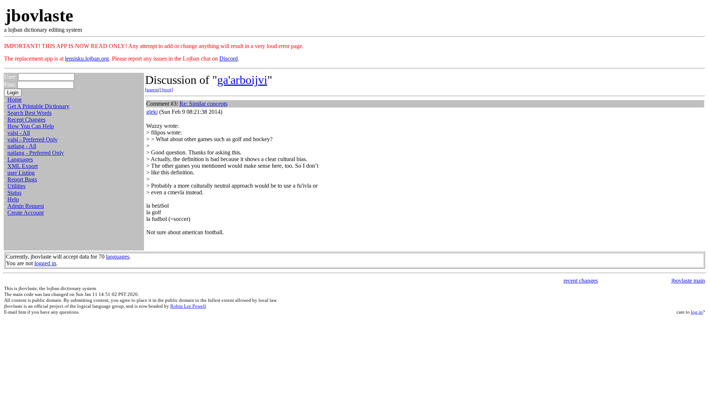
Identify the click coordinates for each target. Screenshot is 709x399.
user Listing (21, 173)
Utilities (16, 186)
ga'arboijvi (242, 79)
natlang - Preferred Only (35, 153)
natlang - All (21, 146)
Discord (228, 58)
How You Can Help (30, 126)
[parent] (153, 89)
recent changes (581, 280)
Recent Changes (26, 119)
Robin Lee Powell (188, 306)
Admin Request (25, 206)
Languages (20, 159)
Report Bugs (22, 179)
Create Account (25, 212)
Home (14, 99)
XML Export (22, 166)
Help (13, 199)
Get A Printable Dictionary (38, 106)
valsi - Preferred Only (32, 139)
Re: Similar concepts (203, 103)
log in (697, 312)
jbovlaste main (688, 280)
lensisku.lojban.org (87, 58)
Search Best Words (29, 113)
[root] (167, 89)
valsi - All (18, 133)
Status (14, 193)
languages (117, 256)
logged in (45, 263)
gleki (152, 112)
